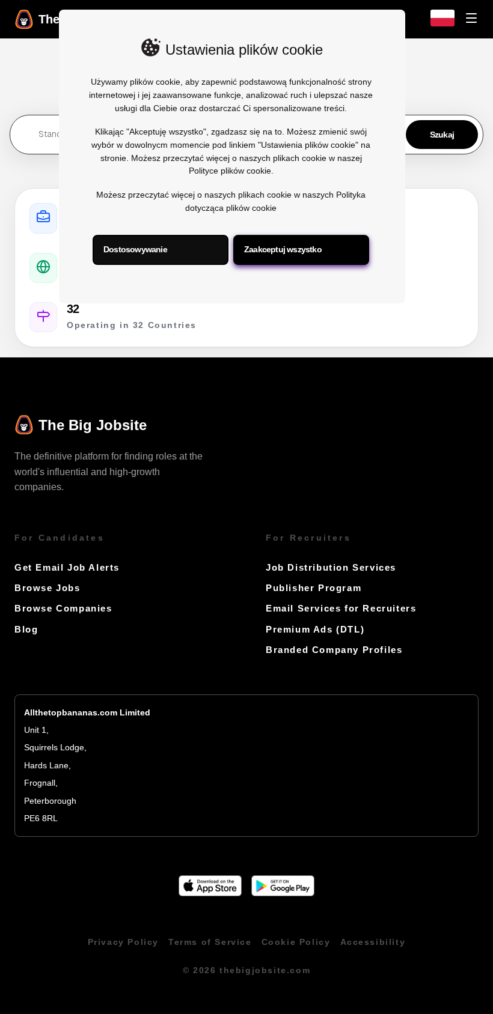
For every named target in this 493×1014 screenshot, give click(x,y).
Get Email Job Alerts (67, 567)
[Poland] (442, 23)
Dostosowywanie (135, 249)
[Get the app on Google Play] (282, 893)
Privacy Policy (123, 942)
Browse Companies (63, 608)
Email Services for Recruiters (341, 608)
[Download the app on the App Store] (210, 893)
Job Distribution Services (331, 567)
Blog (26, 629)
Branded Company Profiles (334, 650)
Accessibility (373, 942)
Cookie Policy (296, 942)
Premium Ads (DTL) (315, 629)
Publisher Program (313, 588)
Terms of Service (210, 942)
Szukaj (442, 134)
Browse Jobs (47, 588)
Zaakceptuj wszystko (283, 249)
